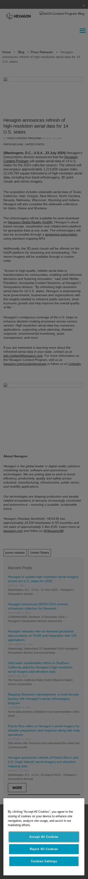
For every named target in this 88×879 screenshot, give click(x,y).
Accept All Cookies (43, 837)
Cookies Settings (44, 861)
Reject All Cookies (44, 849)
